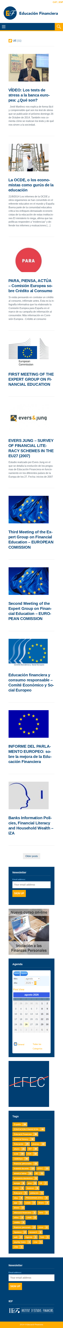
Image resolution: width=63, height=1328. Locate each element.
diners (18, 1208)
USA (32, 1154)
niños (18, 1217)
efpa (18, 1198)
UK (42, 1183)
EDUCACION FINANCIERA (29, 1129)
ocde (18, 1154)
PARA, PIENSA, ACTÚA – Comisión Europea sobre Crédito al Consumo (30, 286)
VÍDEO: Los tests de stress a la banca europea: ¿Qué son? (29, 95)
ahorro (19, 1149)
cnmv (18, 1188)
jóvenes (38, 1144)
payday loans (22, 1242)
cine (37, 1242)
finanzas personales (25, 1163)
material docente (24, 1168)
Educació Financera (25, 1134)
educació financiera (24, 1212)
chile (18, 1247)
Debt (44, 1237)
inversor (32, 1188)
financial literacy (23, 1139)
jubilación (36, 1193)
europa (19, 1183)
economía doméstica (25, 1178)
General (20, 1044)
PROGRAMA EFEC (36, 1198)
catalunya (21, 1159)
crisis (43, 1227)
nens (43, 1212)
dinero (43, 1203)
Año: (16, 983)
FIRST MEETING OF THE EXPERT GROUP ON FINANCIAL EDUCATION (31, 379)
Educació (20, 1193)
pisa (32, 1183)
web (18, 1237)
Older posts (31, 856)
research (35, 1232)
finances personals (24, 1227)
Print (18, 989)
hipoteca (20, 1232)
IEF (32, 1149)
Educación (21, 1144)
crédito (19, 1222)
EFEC (43, 1168)
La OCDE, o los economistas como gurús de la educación (31, 185)
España (20, 1124)
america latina (22, 1173)
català (30, 1203)
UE (39, 1173)
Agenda (30, 1237)
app (17, 1203)
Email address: (19, 879)
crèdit (31, 1217)
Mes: (16, 979)
